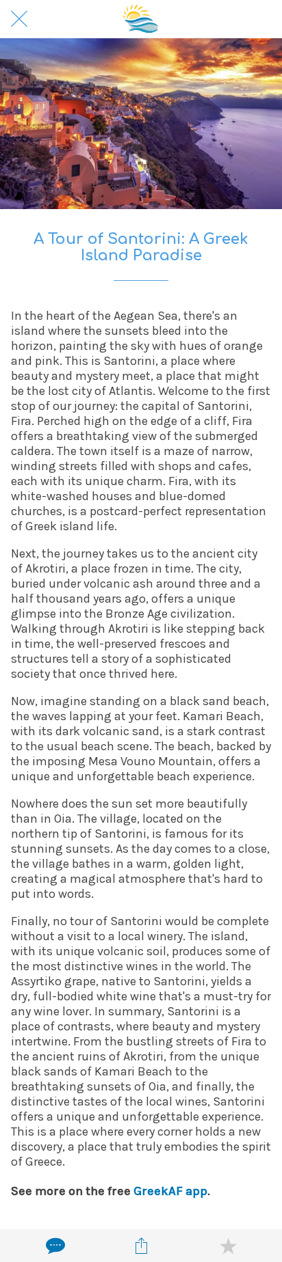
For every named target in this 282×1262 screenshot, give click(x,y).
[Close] (19, 19)
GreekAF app (170, 1190)
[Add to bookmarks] (228, 1245)
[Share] (141, 1245)
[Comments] (54, 1245)
